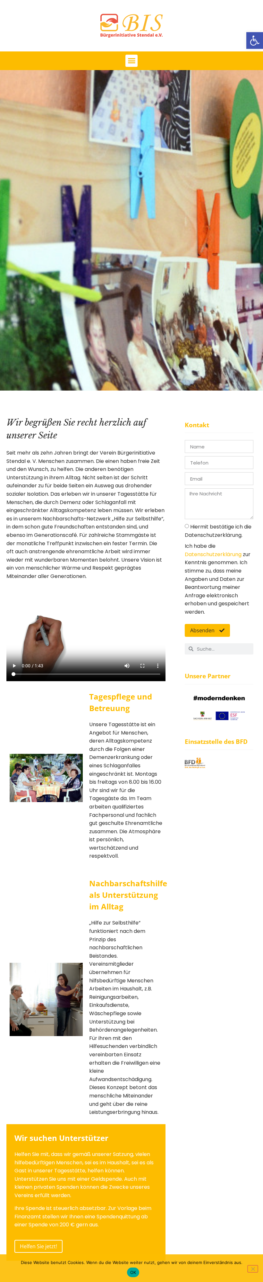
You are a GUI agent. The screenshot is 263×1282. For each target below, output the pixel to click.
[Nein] (252, 1269)
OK (133, 1272)
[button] (254, 40)
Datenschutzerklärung (213, 554)
